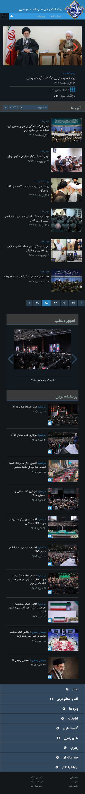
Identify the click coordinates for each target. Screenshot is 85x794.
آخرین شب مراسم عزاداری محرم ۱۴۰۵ (27, 549)
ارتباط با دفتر (70, 767)
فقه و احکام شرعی (67, 699)
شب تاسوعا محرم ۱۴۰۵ (42, 380)
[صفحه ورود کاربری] (11, 16)
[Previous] (81, 303)
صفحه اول (74, 777)
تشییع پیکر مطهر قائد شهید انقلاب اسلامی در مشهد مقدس (27, 465)
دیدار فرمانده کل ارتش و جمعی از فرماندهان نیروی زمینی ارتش (26, 218)
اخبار (75, 689)
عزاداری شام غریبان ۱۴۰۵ (24, 435)
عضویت (75, 781)
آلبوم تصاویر (70, 728)
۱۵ (73, 303)
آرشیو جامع (73, 786)
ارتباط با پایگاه (36, 781)
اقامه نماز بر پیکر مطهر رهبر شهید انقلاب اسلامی (28, 521)
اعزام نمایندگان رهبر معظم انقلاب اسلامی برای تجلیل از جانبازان (28, 248)
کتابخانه (73, 718)
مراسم (42, 407)
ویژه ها (73, 709)
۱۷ (55, 303)
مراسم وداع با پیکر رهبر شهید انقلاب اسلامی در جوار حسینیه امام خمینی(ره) (27, 579)
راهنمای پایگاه (36, 777)
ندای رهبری (71, 738)
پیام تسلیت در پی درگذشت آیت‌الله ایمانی (50, 78)
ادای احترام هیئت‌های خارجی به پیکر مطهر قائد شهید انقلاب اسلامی (27, 608)
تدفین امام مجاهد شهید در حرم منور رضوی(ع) (28, 634)
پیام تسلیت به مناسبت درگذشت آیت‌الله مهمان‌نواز (28, 188)
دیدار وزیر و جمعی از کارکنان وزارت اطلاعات (26, 277)
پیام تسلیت (69, 73)
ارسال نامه (56, 16)
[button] (4, 16)
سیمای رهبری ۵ (20, 660)
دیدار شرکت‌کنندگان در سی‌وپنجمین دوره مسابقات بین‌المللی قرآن (28, 128)
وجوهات (41, 16)
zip (57, 95)
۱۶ (64, 303)
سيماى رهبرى (38, 632)
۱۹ (37, 303)
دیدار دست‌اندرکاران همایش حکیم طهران (28, 156)
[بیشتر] (72, 90)
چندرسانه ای (70, 757)
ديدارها (45, 121)
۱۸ (46, 303)
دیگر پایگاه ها (36, 786)
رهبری (74, 747)
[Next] (29, 303)
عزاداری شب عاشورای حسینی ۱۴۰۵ (30, 493)
